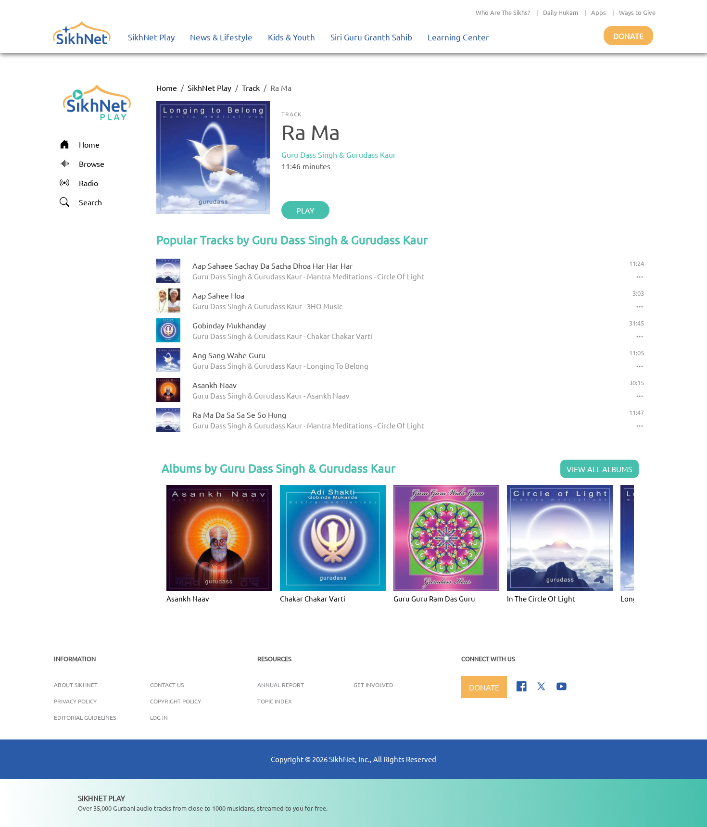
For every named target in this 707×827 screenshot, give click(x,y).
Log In (159, 717)
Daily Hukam (560, 12)
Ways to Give (637, 12)
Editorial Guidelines (85, 717)
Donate (628, 35)
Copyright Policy (175, 701)
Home (166, 87)
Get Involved (373, 685)
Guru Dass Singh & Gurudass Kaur (338, 154)
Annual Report (280, 685)
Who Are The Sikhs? (503, 12)
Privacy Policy (75, 701)
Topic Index (274, 701)
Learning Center (458, 37)
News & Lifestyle (221, 37)
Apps (598, 12)
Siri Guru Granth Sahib (371, 37)
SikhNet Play (151, 37)
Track (251, 87)
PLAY (305, 210)
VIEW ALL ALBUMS (599, 469)
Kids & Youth (291, 37)
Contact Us (167, 685)
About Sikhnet (76, 685)
